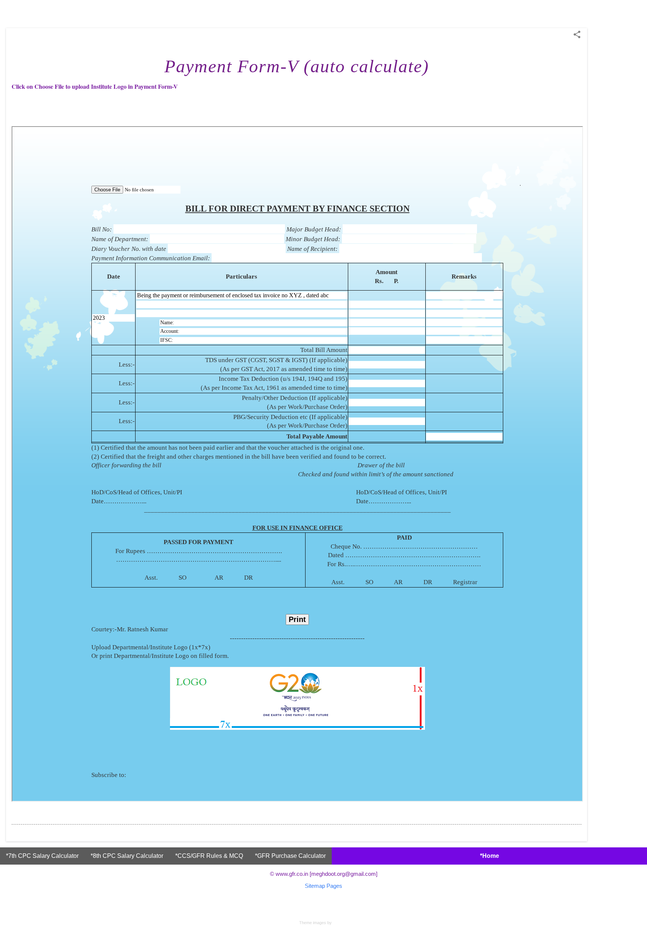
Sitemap (315, 886)
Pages (334, 886)
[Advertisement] (617, 140)
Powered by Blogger (323, 908)
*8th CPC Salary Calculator (127, 856)
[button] (576, 35)
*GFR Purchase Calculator (290, 856)
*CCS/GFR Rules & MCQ (209, 856)
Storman (340, 922)
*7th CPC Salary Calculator (42, 856)
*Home (489, 856)
